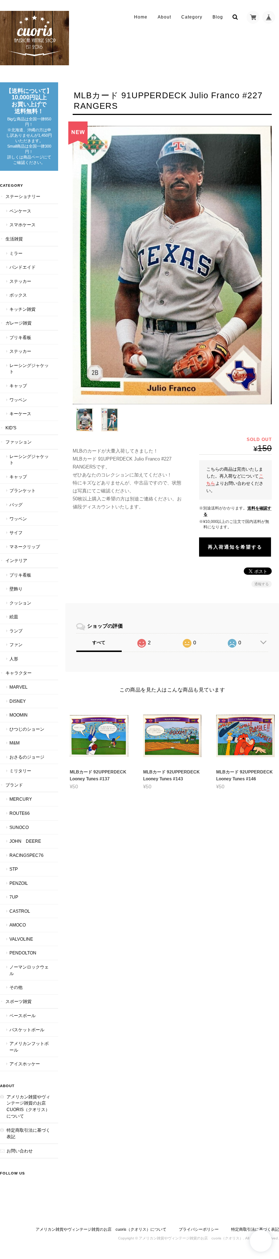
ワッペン (18, 399)
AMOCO (17, 924)
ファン (16, 644)
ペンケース (20, 211)
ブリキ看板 (20, 337)
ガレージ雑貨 (18, 323)
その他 (16, 987)
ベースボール (22, 1015)
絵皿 (13, 616)
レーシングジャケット (29, 368)
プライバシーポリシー (199, 1229)
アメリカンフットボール (29, 1046)
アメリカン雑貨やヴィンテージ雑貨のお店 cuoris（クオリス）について (28, 1106)
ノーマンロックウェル (29, 970)
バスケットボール (26, 1029)
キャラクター (18, 672)
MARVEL (18, 687)
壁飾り (16, 588)
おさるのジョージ (26, 757)
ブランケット (22, 490)
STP (13, 869)
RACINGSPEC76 (26, 855)
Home (140, 17)
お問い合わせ (20, 1150)
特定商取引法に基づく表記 (28, 1133)
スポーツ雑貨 (18, 1001)
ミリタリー (20, 770)
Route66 (19, 813)
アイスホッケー (24, 1063)
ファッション (18, 441)
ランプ (16, 630)
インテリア (16, 560)
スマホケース (22, 224)
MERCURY (20, 799)
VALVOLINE (21, 939)
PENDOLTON (22, 952)
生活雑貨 (14, 238)
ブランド (14, 785)
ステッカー (20, 281)
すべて (98, 642)
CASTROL (19, 911)
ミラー (16, 253)
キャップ (18, 385)
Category (191, 17)
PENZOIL (18, 883)
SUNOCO (19, 827)
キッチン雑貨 (22, 309)
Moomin (18, 715)
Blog (218, 17)
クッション (20, 602)
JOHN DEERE (25, 841)
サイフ (16, 532)
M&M (14, 742)
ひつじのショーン (26, 729)
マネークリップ (24, 546)
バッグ (16, 504)
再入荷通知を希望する (235, 547)
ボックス (18, 295)
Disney (17, 701)
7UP (13, 897)
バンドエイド (22, 267)
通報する (261, 584)
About (164, 17)
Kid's (10, 427)
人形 (13, 658)
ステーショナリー (22, 196)
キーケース (20, 413)
